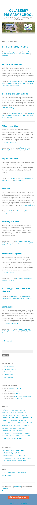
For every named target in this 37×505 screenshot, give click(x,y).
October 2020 (6, 433)
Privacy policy (23, 503)
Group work (19, 241)
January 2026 (14, 410)
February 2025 (22, 412)
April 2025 (13, 412)
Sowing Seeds (8, 307)
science (29, 458)
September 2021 (7, 425)
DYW (12, 450)
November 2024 (7, 415)
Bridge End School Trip (15, 388)
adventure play (23, 178)
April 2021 (13, 428)
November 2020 (18, 430)
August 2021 (17, 425)
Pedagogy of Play (7, 85)
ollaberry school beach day (16, 54)
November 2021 (28, 423)
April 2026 (5, 410)
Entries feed (11, 472)
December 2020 (6, 430)
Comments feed (21, 472)
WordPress (17, 487)
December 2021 (16, 423)
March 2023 (25, 415)
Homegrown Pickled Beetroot (22, 396)
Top (3, 491)
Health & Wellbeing (7, 453)
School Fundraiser (9, 367)
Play (14, 458)
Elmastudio (5, 488)
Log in (4, 472)
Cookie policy (14, 503)
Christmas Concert (9, 372)
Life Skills (17, 453)
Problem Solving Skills (12, 253)
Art (26, 211)
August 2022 (5, 420)
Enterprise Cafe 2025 (10, 369)
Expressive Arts (20, 450)
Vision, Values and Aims (27, 6)
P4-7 (28, 54)
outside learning (17, 298)
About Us (10, 3)
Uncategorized (13, 52)
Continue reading (9, 108)
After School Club (10, 126)
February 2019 (25, 436)
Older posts (7, 341)
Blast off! (19, 399)
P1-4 (25, 54)
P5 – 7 (26, 455)
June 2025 (22, 410)
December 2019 (14, 436)
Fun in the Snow (8, 374)
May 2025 (5, 412)
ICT (25, 278)
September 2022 (27, 417)
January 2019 (6, 438)
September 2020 (17, 433)
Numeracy (16, 243)
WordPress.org (6, 475)
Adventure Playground (12, 64)
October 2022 (16, 417)
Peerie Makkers (6, 458)
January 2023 (6, 417)
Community (5, 150)
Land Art (6, 189)
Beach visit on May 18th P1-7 (15, 47)
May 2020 (5, 436)
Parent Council (27, 3)
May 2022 (14, 420)
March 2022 (22, 420)
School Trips (21, 458)
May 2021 (5, 428)
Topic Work (29, 331)
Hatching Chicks (8, 377)
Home (4, 3)
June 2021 (26, 425)
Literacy (10, 243)
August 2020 (27, 433)
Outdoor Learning (22, 83)
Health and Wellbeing (11, 83)
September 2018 (16, 438)
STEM (3, 117)
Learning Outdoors (10, 221)
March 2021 (21, 428)
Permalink (5, 55)
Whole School (19, 81)
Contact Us (17, 3)
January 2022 (6, 423)
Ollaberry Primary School (18, 13)
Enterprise (16, 391)
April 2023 (17, 415)
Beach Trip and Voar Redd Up (15, 94)
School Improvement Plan (11, 6)
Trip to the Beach (10, 159)
